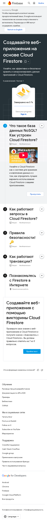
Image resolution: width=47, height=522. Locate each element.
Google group (8, 453)
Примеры (6, 397)
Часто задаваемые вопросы (14, 466)
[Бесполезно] (42, 370)
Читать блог (7, 417)
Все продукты (8, 499)
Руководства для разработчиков (16, 389)
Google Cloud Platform (11, 495)
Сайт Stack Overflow (11, 449)
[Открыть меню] (4, 3)
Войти (41, 3)
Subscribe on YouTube (11, 429)
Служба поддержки (10, 445)
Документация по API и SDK (13, 393)
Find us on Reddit (9, 421)
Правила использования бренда (15, 461)
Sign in (23, 114)
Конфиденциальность (33, 510)
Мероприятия (8, 433)
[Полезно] (38, 370)
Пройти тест (31, 351)
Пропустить (35, 194)
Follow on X (6, 425)
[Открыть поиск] (29, 3)
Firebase (5, 491)
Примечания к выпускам (12, 457)
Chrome (5, 486)
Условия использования (12, 510)
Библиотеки (7, 401)
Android (5, 482)
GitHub (5, 405)
